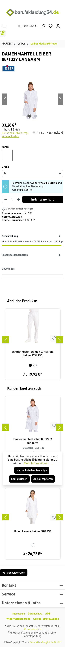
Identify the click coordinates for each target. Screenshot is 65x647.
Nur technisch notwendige (32, 470)
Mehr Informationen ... (38, 463)
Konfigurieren (19, 479)
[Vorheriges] (5, 339)
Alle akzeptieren (43, 479)
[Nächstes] (59, 339)
